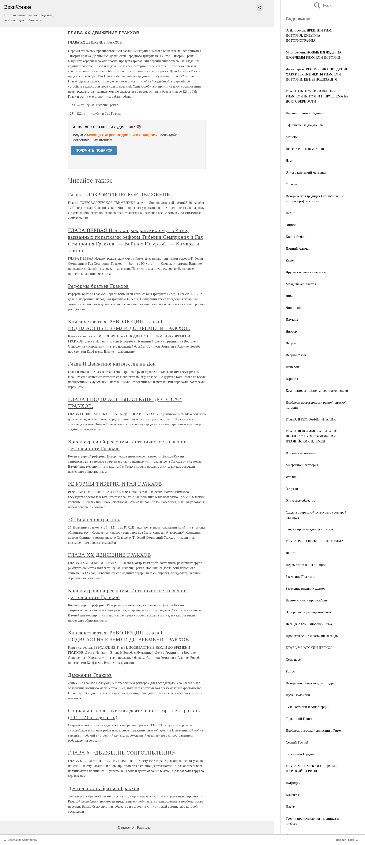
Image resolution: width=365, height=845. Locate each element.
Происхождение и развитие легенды (312, 635)
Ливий (291, 295)
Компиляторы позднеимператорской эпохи (317, 390)
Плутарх (292, 319)
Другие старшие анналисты (306, 272)
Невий (290, 213)
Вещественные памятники (305, 148)
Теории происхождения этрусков (309, 529)
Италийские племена (301, 453)
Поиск (322, 5)
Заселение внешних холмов (306, 588)
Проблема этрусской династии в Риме (313, 730)
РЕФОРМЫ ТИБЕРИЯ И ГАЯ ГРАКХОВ (115, 483)
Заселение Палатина (300, 576)
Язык (289, 160)
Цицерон (292, 366)
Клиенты (292, 794)
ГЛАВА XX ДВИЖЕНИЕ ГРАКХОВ (109, 554)
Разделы (144, 827)
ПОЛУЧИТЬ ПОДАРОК (94, 150)
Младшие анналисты (301, 284)
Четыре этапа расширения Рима (309, 612)
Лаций (290, 553)
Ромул (290, 671)
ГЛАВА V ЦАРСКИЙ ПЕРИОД (309, 647)
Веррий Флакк (296, 355)
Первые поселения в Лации (306, 564)
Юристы (292, 378)
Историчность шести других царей (311, 683)
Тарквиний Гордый (300, 754)
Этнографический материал (306, 172)
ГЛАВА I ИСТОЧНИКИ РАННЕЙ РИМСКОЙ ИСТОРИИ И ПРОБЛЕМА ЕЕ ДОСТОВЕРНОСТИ (317, 96)
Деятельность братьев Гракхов (103, 788)
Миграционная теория (302, 465)
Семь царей (294, 659)
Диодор (291, 331)
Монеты (292, 136)
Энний (291, 224)
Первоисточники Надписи (305, 113)
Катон (290, 260)
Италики (292, 476)
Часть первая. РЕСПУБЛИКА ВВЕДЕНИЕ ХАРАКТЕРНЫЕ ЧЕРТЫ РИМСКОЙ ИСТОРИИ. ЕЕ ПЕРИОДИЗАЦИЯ (317, 74)
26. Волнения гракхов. (94, 519)
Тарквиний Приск (299, 718)
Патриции (293, 783)
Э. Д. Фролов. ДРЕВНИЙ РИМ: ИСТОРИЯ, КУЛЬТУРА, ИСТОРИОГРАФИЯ (309, 35)
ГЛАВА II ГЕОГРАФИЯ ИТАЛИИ (311, 419)
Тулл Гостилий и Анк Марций (308, 706)
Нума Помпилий (298, 695)
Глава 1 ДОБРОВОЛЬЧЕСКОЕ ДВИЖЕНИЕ (119, 194)
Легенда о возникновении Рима (309, 624)
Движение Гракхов (90, 674)
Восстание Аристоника (22, 839)
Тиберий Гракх (345, 839)
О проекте (126, 827)
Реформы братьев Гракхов (98, 285)
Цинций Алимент (299, 248)
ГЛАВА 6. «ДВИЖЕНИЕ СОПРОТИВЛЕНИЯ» (122, 752)
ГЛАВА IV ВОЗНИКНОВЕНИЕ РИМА (315, 541)
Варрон (291, 343)
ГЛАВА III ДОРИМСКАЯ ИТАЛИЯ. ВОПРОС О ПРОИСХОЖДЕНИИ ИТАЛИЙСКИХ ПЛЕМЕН (312, 436)
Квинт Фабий (296, 236)
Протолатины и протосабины (307, 600)
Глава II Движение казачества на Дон (112, 363)
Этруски (292, 488)
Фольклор (293, 184)
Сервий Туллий (297, 742)
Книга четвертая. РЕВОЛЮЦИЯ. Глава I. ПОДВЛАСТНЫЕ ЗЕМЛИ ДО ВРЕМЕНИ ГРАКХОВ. (129, 324)
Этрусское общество (300, 500)
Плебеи (291, 806)
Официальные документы (304, 125)
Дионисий (293, 307)
